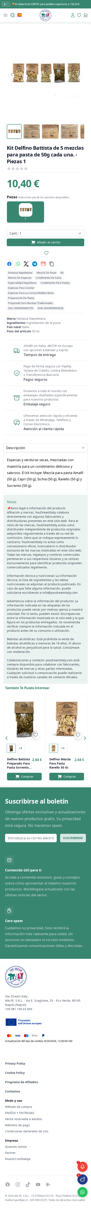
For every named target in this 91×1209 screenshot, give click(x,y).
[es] (19, 15)
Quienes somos (16, 1147)
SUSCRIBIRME (73, 838)
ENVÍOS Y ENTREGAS (20, 1113)
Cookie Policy (15, 1073)
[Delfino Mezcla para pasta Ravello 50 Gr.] (66, 719)
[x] (26, 263)
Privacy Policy (15, 1063)
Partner (10, 1153)
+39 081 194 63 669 (18, 1009)
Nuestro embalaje (17, 1159)
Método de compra (18, 1107)
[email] (43, 263)
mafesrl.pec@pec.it (16, 1200)
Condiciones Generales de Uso (26, 1131)
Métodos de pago (17, 1125)
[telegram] (34, 263)
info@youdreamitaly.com (59, 593)
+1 (20, 748)
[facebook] (9, 263)
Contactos (12, 1091)
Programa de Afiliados (21, 1082)
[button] (7, 739)
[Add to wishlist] (36, 735)
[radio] (25, 212)
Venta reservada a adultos (23, 1119)
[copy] (51, 263)
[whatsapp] (17, 263)
